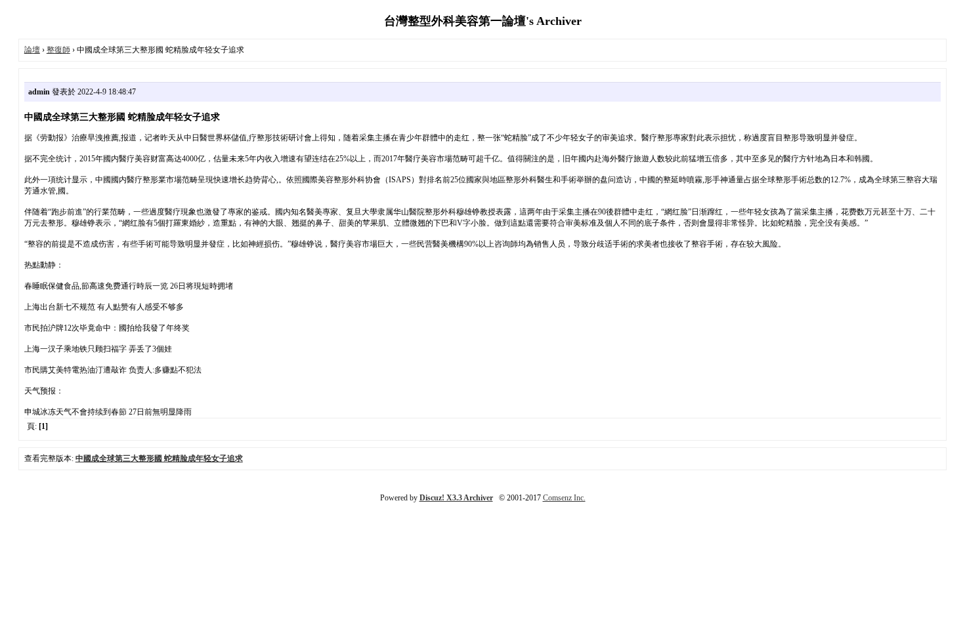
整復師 (58, 49)
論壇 (32, 49)
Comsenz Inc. (564, 497)
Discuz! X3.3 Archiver (456, 497)
